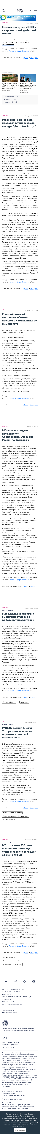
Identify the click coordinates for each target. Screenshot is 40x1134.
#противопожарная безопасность (15, 816)
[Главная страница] (21, 10)
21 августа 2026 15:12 (31, 608)
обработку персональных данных (25, 1122)
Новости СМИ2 (10, 100)
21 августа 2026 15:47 (31, 310)
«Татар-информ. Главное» (19, 51)
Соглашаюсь (20, 1130)
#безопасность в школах (12, 812)
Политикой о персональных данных (15, 1124)
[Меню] (36, 10)
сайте (18, 392)
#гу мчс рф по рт (9, 702)
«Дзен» (25, 58)
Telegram (34, 58)
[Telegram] (15, 981)
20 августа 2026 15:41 (31, 722)
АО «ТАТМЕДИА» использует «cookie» (14, 1103)
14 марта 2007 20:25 (31, 23)
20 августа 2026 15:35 (31, 839)
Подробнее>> (8, 44)
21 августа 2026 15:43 (31, 426)
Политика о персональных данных (13, 1095)
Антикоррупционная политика (12, 1099)
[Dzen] (24, 981)
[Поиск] (3, 10)
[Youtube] (33, 981)
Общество (5, 22)
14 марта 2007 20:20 (31, 116)
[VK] (6, 981)
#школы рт (24, 702)
